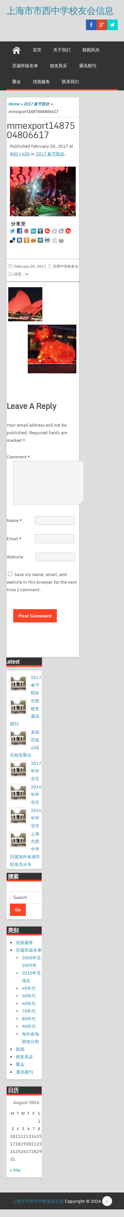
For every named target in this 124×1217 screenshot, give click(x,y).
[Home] (16, 49)
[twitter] (112, 25)
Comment (18, 456)
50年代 (29, 995)
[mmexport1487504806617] (43, 191)
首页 (37, 49)
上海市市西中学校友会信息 (59, 10)
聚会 (16, 81)
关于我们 (61, 49)
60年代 (29, 1003)
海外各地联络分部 (30, 1037)
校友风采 (58, 65)
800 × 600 (20, 153)
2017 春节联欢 (36, 104)
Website (15, 556)
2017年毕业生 (36, 771)
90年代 (29, 1026)
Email (14, 538)
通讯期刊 (87, 65)
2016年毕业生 (36, 794)
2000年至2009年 (31, 961)
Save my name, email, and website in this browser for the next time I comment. (42, 582)
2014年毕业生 (36, 818)
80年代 (29, 1018)
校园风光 (91, 49)
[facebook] (91, 25)
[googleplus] (102, 25)
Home (14, 104)
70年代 (29, 1011)
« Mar (15, 1170)
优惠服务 (41, 81)
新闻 (20, 1049)
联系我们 (70, 81)
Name (14, 520)
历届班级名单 (25, 65)
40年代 (29, 988)
